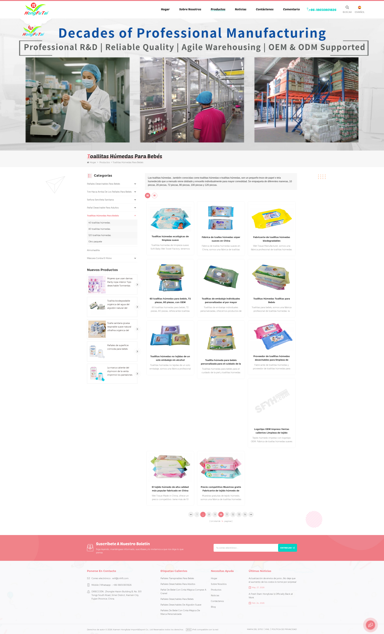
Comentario (291, 9)
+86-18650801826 (322, 10)
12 (233, 514)
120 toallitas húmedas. (99, 235)
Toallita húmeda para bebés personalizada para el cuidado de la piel (221, 362)
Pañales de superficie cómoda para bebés (118, 347)
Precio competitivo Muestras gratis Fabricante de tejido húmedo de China (221, 489)
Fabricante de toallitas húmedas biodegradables (271, 239)
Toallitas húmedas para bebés (103, 215)
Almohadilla (93, 250)
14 (245, 514)
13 (239, 514)
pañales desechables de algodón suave (180, 604)
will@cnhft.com (120, 578)
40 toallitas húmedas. (99, 222)
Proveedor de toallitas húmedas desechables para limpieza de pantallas (271, 358)
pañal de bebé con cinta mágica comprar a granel (183, 591)
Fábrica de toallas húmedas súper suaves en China (221, 239)
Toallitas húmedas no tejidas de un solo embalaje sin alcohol (170, 358)
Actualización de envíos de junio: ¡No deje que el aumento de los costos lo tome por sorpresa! (272, 580)
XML (267, 629)
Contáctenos (264, 9)
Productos (218, 9)
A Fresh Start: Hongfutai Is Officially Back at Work (271, 596)
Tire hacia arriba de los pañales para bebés (109, 191)
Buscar (347, 12)
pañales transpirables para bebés (177, 578)
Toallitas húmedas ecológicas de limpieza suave (170, 238)
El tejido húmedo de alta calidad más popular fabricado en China (170, 489)
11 (227, 514)
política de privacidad (284, 629)
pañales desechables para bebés (103, 183)
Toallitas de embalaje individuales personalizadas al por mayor (221, 300)
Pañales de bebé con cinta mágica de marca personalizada (180, 612)
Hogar (165, 9)
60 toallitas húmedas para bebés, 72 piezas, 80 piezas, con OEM (170, 300)
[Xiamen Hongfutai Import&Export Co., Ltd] (36, 9)
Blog (213, 607)
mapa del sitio (255, 629)
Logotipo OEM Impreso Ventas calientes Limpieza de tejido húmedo (271, 431)
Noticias (240, 9)
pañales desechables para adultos (177, 584)
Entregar (286, 548)
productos (216, 589)
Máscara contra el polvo (99, 258)
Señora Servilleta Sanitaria (100, 199)
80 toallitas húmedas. (99, 229)
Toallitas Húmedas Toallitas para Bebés (271, 300)
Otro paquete (95, 241)
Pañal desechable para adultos (103, 207)
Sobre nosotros (190, 9)
